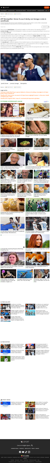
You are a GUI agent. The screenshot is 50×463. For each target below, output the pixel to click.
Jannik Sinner (4, 83)
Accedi (46, 7)
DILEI (35, 457)
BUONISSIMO (47, 457)
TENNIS (4, 16)
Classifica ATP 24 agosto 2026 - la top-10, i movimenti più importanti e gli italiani (20, 98)
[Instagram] (29, 452)
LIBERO (2, 457)
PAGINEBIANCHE (26, 457)
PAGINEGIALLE (9, 457)
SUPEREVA (25, 458)
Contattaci (21, 448)
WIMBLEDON (41, 10)
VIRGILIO (5, 457)
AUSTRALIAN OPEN (21, 10)
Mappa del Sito (28, 448)
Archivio (37, 448)
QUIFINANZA (42, 457)
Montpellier (23, 83)
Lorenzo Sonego (14, 83)
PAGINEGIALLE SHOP (16, 457)
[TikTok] (26, 452)
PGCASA (21, 457)
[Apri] (1, 7)
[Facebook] (20, 452)
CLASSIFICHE (11, 10)
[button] (48, 10)
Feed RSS (33, 448)
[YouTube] (23, 452)
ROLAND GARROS (31, 10)
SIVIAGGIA (38, 457)
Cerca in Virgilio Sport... (24, 445)
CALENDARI (4, 10)
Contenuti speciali (15, 448)
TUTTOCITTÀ (32, 457)
